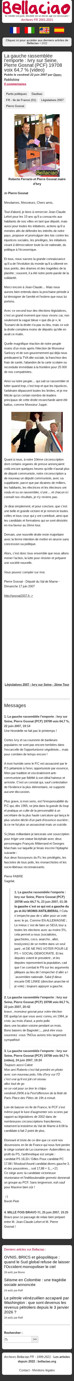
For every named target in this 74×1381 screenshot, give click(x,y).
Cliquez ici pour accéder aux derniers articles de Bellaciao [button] (37, 42)
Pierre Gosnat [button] (15, 106)
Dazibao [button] (37, 93)
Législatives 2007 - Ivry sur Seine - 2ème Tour (37, 684)
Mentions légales (43, 1370)
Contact (24, 1370)
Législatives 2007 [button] (52, 100)
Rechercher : (13, 1332)
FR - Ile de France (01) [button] (21, 100)
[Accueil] (37, 6)
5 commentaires (15, 84)
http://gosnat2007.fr (17, 595)
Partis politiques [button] (16, 93)
